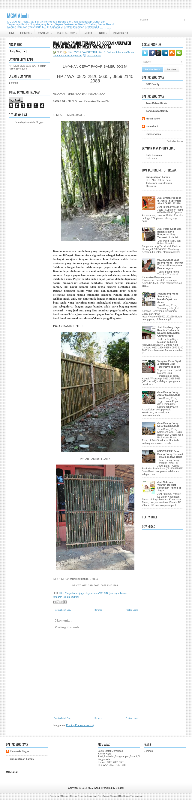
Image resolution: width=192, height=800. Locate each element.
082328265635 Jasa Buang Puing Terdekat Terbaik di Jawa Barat (170, 454)
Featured (87, 33)
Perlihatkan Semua (175, 141)
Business (26, 33)
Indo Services (154, 155)
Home (11, 33)
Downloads (45, 33)
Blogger (39, 122)
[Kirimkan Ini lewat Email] (54, 602)
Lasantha (91, 796)
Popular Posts (152, 69)
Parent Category (67, 33)
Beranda (13, 82)
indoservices (153, 134)
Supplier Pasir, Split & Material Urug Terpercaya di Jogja (169, 364)
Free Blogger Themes (108, 796)
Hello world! (152, 158)
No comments (94, 55)
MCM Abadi (18, 16)
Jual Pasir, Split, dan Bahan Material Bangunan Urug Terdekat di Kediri (169, 233)
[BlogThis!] (58, 602)
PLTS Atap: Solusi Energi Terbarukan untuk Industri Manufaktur (159, 183)
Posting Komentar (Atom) (80, 725)
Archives (171, 69)
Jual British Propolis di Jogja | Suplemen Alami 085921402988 (169, 200)
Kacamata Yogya (19, 751)
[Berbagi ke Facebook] (65, 602)
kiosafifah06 (153, 118)
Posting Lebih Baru (62, 610)
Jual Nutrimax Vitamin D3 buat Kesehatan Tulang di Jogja (169, 486)
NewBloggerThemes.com (130, 796)
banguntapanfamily (157, 111)
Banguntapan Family (158, 177)
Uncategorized (120, 33)
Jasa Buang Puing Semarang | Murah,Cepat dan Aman (167, 298)
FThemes (64, 796)
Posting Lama (132, 610)
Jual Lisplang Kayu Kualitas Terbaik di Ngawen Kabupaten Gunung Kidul (168, 331)
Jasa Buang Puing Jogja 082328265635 (168, 393)
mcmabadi (152, 126)
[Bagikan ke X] (62, 602)
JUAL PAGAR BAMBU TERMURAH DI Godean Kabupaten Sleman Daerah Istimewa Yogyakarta (92, 45)
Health (102, 33)
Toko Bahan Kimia (156, 103)
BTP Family (152, 84)
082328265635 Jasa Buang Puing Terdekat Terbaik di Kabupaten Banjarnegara (170, 264)
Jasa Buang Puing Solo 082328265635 (168, 424)
